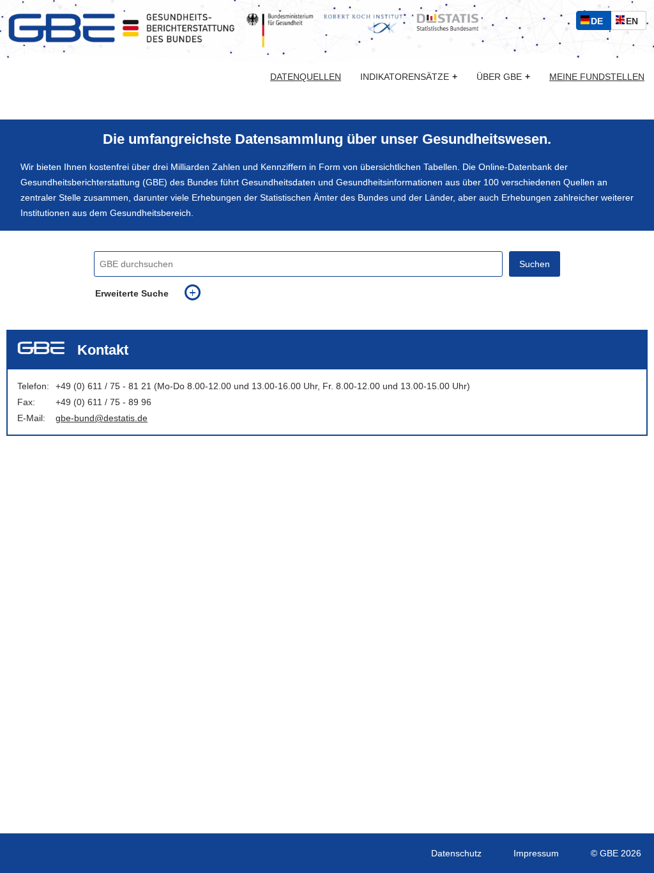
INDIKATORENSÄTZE (408, 77)
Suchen (534, 264)
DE (600, 22)
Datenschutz (456, 853)
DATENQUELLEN (305, 76)
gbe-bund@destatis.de (102, 418)
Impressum (536, 853)
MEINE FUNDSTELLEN (596, 76)
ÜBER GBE (503, 77)
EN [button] (635, 22)
